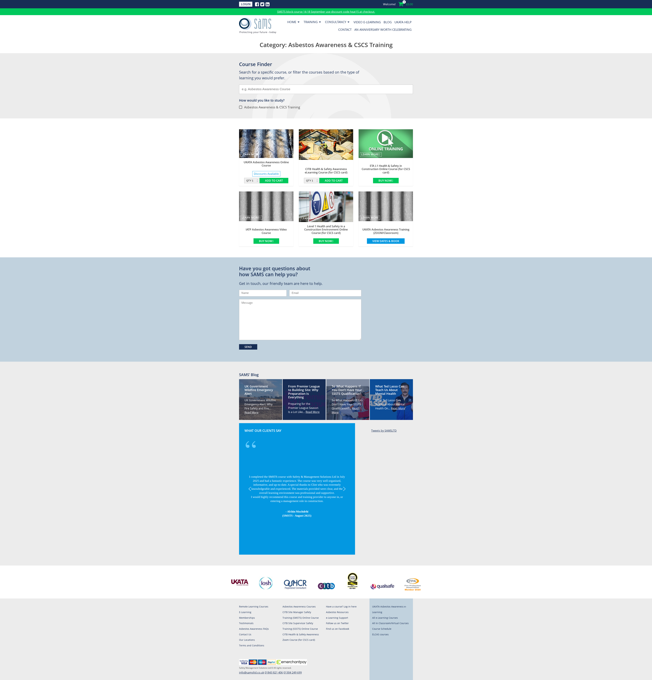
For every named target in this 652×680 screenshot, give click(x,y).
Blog (388, 22)
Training (311, 22)
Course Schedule (381, 628)
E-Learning (245, 612)
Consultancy (335, 22)
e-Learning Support (337, 617)
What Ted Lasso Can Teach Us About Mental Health (389, 389)
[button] (249, 489)
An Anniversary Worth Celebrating (383, 29)
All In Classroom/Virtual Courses (390, 623)
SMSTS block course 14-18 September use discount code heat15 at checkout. (326, 12)
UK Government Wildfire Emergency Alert (258, 389)
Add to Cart (274, 180)
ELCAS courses (380, 634)
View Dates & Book (385, 241)
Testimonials (246, 623)
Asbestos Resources (337, 612)
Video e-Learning (367, 22)
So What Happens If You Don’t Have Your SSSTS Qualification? (347, 389)
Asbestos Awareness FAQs (254, 628)
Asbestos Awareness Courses (299, 606)
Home (291, 22)
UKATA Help (403, 22)
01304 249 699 (293, 672)
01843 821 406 (274, 672)
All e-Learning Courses (385, 617)
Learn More (250, 154)
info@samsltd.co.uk (251, 672)
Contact (345, 29)
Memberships (247, 617)
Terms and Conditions (251, 645)
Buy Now (385, 180)
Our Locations (247, 639)
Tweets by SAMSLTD (384, 430)
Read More (251, 412)
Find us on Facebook (337, 628)
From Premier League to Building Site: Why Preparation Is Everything (304, 391)
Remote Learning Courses (253, 606)
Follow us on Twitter (337, 623)
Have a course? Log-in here (341, 606)
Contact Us (245, 634)
